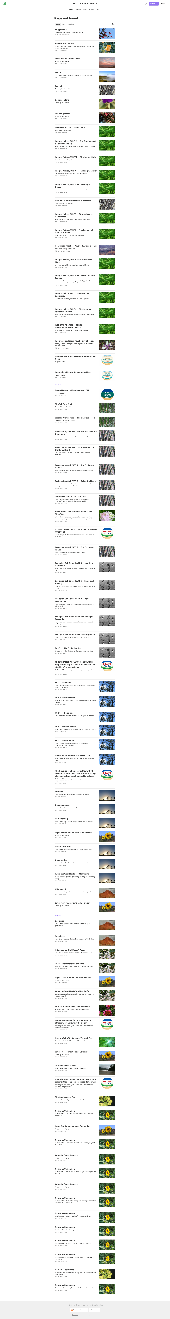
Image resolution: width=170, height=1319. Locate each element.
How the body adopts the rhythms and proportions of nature (75, 729)
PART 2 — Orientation (64, 740)
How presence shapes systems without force (70, 553)
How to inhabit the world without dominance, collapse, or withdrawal (74, 605)
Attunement (60, 889)
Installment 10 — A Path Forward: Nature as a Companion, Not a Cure (75, 1115)
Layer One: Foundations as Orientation (72, 1126)
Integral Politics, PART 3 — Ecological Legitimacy (72, 294)
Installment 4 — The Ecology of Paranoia (69, 1230)
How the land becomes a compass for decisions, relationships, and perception (71, 744)
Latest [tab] (58, 24)
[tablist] (65, 24)
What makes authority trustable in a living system (72, 299)
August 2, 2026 (60, 362)
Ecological (60, 921)
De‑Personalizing (63, 846)
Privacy (83, 1305)
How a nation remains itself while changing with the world (75, 146)
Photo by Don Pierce (62, 61)
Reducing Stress (62, 114)
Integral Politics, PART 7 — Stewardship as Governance (74, 215)
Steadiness (60, 936)
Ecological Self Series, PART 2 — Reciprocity (75, 634)
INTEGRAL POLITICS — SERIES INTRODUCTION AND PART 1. (68, 326)
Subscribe (153, 4)
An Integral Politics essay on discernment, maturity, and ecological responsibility (74, 1086)
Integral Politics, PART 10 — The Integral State (75, 157)
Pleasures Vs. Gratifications (67, 59)
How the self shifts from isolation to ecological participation (75, 716)
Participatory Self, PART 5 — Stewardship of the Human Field (74, 448)
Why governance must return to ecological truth (71, 330)
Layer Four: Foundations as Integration (72, 903)
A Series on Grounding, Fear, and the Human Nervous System (76, 1288)
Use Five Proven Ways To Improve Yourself (69, 32)
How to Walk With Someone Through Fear (74, 1038)
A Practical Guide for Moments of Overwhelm (70, 1041)
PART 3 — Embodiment (65, 726)
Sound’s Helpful (62, 100)
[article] (85, 34)
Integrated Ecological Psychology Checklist (74, 341)
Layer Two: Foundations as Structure (72, 1052)
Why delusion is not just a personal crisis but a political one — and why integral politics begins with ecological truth (75, 518)
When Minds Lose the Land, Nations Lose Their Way (73, 512)
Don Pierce (65, 34)
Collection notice (97, 1305)
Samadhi (59, 86)
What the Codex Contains (66, 1155)
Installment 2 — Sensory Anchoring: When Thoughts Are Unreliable (74, 1258)
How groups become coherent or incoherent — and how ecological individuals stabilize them (74, 485)
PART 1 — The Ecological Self (68, 648)
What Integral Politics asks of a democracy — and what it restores (74, 536)
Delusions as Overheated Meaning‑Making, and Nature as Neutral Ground (74, 995)
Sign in (163, 4)
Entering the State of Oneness (65, 89)
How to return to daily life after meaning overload (72, 794)
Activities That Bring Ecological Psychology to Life (72, 1009)
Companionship (62, 805)
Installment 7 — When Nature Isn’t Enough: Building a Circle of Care (75, 1173)
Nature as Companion (65, 1111)
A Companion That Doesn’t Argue (70, 950)
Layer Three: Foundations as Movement (73, 977)
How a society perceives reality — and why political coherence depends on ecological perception (72, 282)
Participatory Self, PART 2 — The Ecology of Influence (74, 548)
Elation (58, 72)
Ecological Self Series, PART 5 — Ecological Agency (74, 582)
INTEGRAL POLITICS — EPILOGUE (70, 127)
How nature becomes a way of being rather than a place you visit (75, 759)
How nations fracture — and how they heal (69, 235)
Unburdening (61, 860)
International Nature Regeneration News (73, 372)
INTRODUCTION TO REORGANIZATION (72, 756)
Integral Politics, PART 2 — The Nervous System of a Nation (73, 310)
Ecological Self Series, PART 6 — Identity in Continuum (74, 564)
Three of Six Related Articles (64, 407)
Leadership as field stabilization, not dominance (71, 174)
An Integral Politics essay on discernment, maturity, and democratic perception (74, 1027)
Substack (75, 1315)
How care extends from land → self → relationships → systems (73, 454)
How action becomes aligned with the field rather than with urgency (75, 587)
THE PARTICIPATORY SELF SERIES (70, 496)
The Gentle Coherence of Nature (69, 964)
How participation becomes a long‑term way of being (73, 437)
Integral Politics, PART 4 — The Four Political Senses (75, 276)
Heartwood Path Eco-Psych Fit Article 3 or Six (76, 246)
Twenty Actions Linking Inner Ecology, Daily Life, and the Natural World (74, 345)
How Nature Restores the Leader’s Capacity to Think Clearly (75, 939)
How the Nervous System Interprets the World (70, 1068)
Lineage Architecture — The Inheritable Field (75, 418)
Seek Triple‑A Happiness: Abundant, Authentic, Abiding (73, 75)
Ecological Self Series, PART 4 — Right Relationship (72, 600)
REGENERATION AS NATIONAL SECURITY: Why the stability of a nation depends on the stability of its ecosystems (75, 664)
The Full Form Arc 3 (64, 404)
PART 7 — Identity (63, 682)
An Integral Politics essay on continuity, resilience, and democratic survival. (73, 671)
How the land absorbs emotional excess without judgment (75, 863)
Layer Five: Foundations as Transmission (73, 832)
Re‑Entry (59, 791)
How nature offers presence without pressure (70, 808)
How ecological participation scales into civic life (71, 190)
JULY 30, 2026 (60, 393)
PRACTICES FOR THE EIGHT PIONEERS (72, 1006)
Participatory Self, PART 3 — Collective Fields (75, 481)
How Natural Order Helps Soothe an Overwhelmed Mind (74, 966)
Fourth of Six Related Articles (65, 421)
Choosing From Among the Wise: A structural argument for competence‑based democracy (75, 1080)
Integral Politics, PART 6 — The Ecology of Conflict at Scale (74, 231)
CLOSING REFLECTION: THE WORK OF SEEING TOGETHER (76, 530)
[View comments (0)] (69, 37)
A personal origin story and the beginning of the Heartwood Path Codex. (75, 1273)
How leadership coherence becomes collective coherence (74, 314)
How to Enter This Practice (64, 203)
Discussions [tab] (70, 24)
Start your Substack (80, 1310)
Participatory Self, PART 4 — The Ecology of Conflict (74, 466)
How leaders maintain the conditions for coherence (72, 219)
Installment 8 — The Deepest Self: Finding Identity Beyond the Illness (75, 1144)
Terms (89, 1305)
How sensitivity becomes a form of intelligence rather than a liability (75, 701)
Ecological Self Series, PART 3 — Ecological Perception (74, 617)
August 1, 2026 (60, 375)
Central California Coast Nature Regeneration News (75, 357)
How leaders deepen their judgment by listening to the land (75, 892)
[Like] (56, 37)
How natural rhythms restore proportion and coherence (74, 822)
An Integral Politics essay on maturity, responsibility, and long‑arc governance (74, 780)
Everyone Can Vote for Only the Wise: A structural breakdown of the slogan (73, 1021)
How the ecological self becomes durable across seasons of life (75, 569)
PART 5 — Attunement (65, 698)
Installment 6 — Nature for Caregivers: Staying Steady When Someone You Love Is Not (75, 1202)
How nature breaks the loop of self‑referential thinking (73, 849)
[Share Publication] (146, 4)
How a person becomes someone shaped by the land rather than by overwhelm (75, 686)
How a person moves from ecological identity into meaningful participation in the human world (72, 500)
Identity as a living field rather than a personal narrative (74, 651)
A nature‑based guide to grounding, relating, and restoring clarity (75, 878)
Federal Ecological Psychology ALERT (72, 390)
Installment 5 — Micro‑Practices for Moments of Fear (73, 1216)
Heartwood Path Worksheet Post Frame (73, 200)
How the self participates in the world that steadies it (73, 637)
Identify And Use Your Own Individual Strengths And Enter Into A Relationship (75, 47)
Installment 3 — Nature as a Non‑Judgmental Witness (73, 1243)
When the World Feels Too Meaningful (72, 874)
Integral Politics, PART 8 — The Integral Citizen (72, 185)
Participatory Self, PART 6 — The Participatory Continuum (76, 432)
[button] (71, 9)
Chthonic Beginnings (64, 1270)
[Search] (141, 4)
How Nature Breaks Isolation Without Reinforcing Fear (73, 953)
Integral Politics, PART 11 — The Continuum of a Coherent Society (75, 142)
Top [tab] (63, 24)
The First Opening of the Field (65, 249)
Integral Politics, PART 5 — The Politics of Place (73, 261)
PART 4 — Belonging (64, 713)
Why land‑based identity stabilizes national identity (72, 265)
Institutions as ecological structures (67, 160)
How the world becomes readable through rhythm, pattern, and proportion (75, 623)
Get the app (95, 1310)
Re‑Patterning (61, 819)
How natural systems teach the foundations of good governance (72, 925)
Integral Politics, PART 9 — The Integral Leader (76, 171)
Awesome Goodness (64, 43)
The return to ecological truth (65, 130)
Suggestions (61, 30)
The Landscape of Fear (65, 1065)
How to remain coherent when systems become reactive (74, 470)
